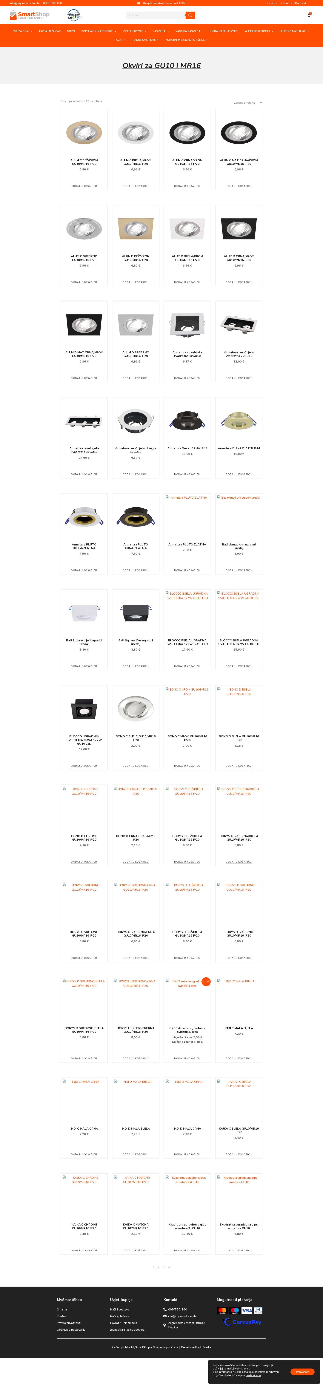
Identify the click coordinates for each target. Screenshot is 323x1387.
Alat (119, 40)
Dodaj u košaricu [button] (84, 186)
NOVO (71, 31)
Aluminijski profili (257, 31)
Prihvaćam (302, 1371)
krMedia (205, 1347)
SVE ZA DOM (21, 31)
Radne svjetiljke (144, 40)
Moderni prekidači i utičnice (185, 40)
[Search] (190, 15)
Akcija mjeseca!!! (50, 31)
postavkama (253, 1375)
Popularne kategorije (97, 31)
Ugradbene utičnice (224, 31)
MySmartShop (140, 1347)
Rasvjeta (159, 31)
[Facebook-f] (312, 3)
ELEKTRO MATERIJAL (292, 31)
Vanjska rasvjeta (188, 31)
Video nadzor (133, 31)
